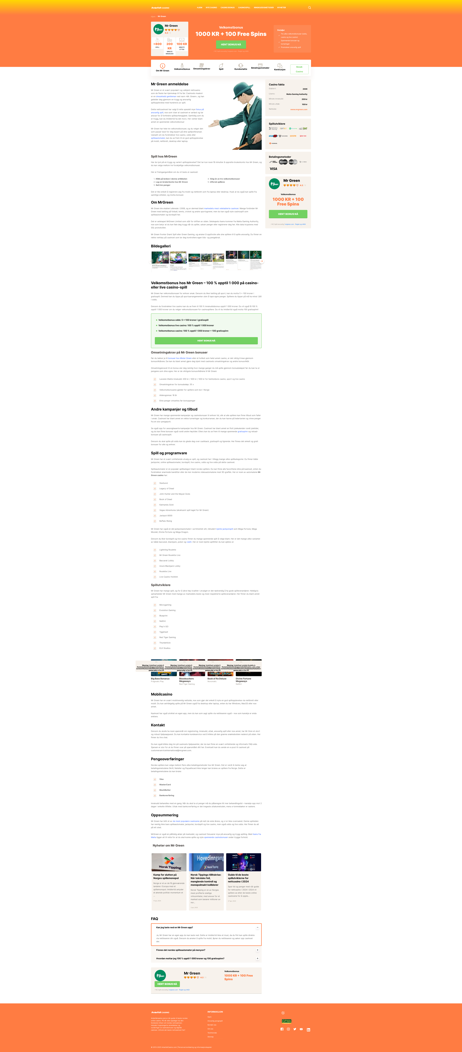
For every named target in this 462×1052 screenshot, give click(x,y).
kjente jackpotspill (224, 529)
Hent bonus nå (231, 44)
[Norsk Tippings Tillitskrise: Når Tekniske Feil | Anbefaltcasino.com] (206, 862)
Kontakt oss (212, 1025)
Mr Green (171, 25)
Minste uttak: (274, 104)
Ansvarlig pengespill (215, 1021)
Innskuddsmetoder (264, 7)
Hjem (199, 7)
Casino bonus (228, 7)
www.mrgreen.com (298, 109)
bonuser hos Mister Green (180, 358)
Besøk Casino (299, 69)
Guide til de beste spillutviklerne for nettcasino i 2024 (238, 878)
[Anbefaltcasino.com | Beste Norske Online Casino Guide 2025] (163, 7)
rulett (189, 542)
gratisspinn (243, 431)
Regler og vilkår (243, 51)
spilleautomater (158, 138)
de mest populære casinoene (186, 821)
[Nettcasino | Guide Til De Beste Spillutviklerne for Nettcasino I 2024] (243, 862)
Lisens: (272, 94)
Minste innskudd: (276, 99)
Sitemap (211, 1037)
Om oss (210, 1029)
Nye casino (211, 7)
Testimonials (212, 1033)
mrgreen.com (232, 51)
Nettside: (273, 109)
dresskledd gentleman (166, 96)
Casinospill (244, 7)
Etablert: (272, 88)
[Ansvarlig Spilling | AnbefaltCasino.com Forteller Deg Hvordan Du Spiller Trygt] (296, 1013)
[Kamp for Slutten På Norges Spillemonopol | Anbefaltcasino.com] (169, 862)
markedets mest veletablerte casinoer (221, 208)
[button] (309, 7)
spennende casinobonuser (216, 837)
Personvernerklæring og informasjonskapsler (195, 1047)
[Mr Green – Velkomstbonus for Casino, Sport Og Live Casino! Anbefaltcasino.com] (159, 29)
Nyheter (281, 7)
